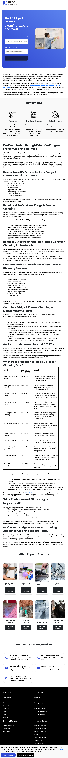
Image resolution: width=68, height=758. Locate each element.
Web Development (40, 737)
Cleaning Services (39, 743)
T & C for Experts (39, 714)
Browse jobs (6, 729)
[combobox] (16, 41)
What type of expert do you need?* (16, 37)
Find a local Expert (8, 726)
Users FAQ (6, 709)
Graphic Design (39, 740)
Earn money (7, 700)
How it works (7, 697)
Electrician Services (40, 731)
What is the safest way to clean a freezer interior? (48, 658)
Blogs (4, 712)
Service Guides (7, 706)
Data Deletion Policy (40, 709)
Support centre (39, 700)
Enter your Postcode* (12, 47)
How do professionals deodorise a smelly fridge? (15, 668)
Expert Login (7, 731)
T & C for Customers (40, 712)
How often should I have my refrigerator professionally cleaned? (16, 658)
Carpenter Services (40, 729)
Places (5, 714)
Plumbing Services (40, 726)
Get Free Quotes (10, 590)
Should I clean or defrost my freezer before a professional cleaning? (48, 668)
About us (37, 697)
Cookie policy (38, 706)
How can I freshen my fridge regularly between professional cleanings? (16, 678)
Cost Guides (7, 703)
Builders (36, 734)
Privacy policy (38, 703)
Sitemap (5, 717)
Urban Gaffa (29, 493)
